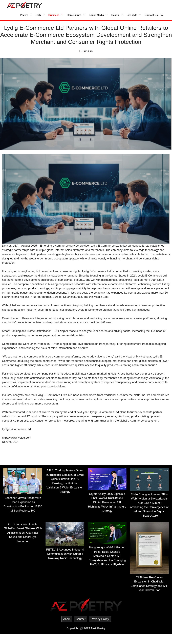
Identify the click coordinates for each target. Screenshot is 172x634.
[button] (162, 15)
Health (115, 15)
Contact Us (151, 15)
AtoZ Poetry (98, 628)
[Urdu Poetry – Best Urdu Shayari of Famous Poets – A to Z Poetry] (24, 5)
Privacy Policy (100, 619)
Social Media (96, 15)
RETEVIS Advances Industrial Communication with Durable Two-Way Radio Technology (65, 554)
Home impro (74, 15)
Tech (38, 15)
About (66, 619)
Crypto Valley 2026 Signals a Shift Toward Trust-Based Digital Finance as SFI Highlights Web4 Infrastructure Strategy (107, 502)
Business (53, 15)
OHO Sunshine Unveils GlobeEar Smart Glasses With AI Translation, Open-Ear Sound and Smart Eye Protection (23, 533)
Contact (80, 619)
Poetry (24, 15)
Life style (131, 15)
